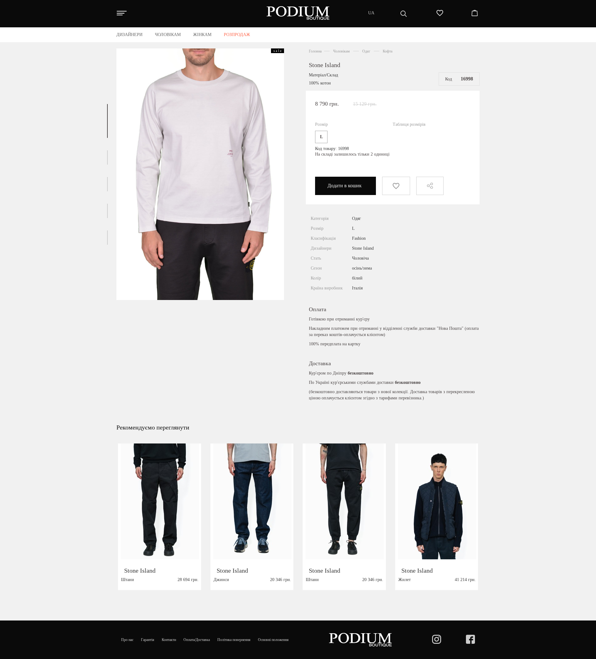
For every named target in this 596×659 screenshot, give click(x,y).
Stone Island (324, 64)
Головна (315, 51)
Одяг (366, 51)
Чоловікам (341, 51)
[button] (107, 121)
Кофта (387, 51)
